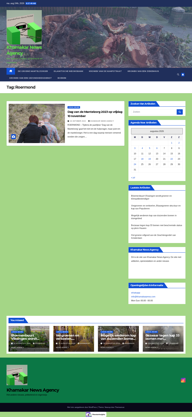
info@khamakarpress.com (143, 297)
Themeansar (119, 407)
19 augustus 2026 (67, 343)
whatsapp (135, 293)
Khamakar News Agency (102, 121)
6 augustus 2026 (156, 343)
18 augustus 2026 (112, 343)
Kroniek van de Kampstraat (105, 71)
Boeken (62, 78)
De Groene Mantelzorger (33, 71)
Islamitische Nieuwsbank (68, 71)
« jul (133, 177)
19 (149, 159)
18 (142, 159)
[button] (178, 74)
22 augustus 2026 (22, 343)
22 (171, 159)
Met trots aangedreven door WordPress (82, 407)
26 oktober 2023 (78, 121)
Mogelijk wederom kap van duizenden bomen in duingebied (118, 338)
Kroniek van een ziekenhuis (143, 71)
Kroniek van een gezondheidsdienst (30, 78)
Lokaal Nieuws (73, 107)
